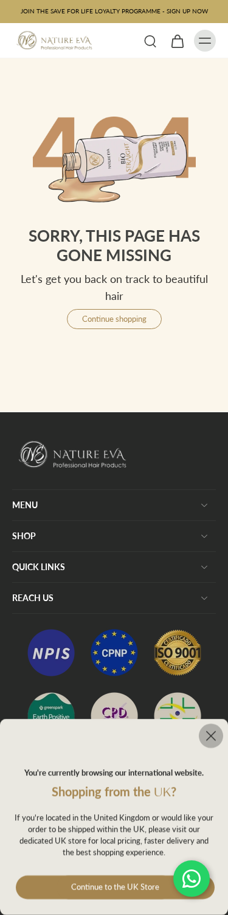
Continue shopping (114, 319)
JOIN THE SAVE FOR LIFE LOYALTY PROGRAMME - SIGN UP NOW (114, 11)
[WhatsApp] (191, 878)
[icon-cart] (177, 41)
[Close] (114, 736)
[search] (150, 41)
